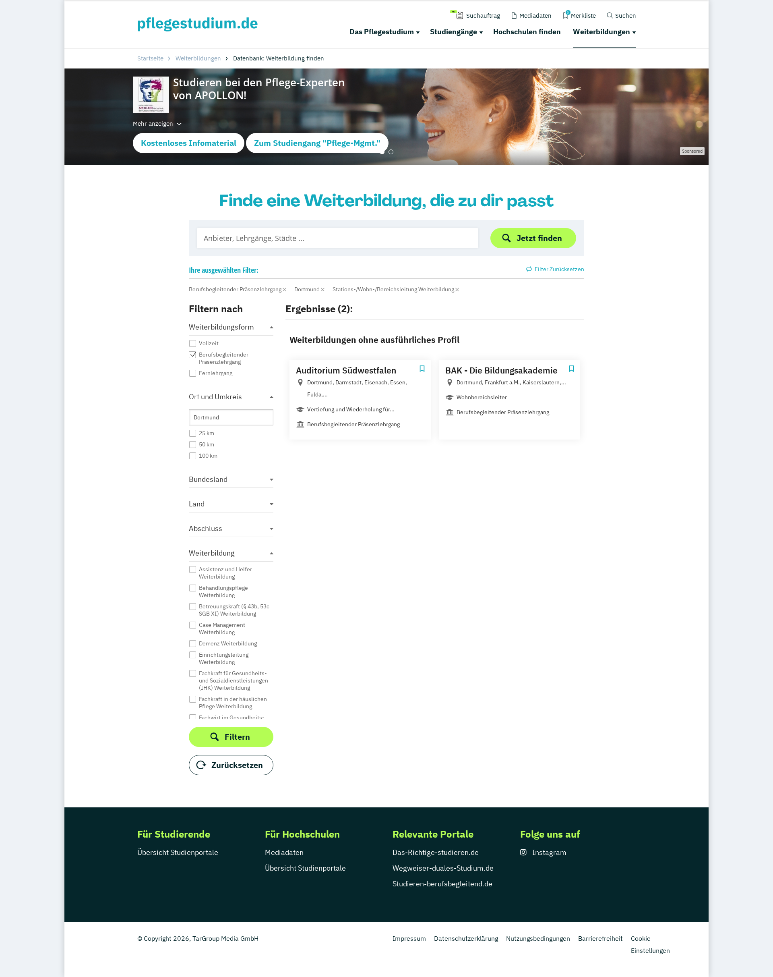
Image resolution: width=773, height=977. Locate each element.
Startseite (150, 58)
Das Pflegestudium (381, 31)
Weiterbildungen (601, 31)
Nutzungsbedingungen (538, 938)
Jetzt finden (539, 237)
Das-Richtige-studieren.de (436, 852)
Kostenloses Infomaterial (188, 142)
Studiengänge (453, 31)
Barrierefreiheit (600, 938)
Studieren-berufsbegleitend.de (442, 883)
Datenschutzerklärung (466, 938)
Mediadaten (284, 852)
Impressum (409, 938)
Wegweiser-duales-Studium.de (443, 868)
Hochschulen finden (527, 31)
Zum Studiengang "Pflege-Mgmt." (317, 142)
